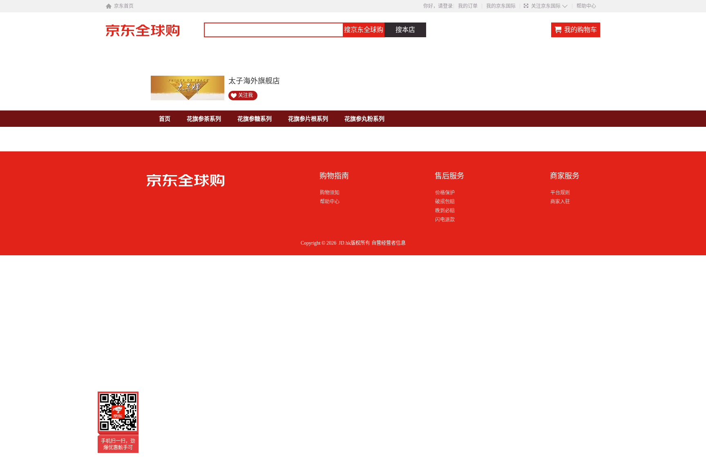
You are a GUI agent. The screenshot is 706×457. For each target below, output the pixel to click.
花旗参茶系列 (204, 118)
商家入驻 (560, 202)
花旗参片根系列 (308, 118)
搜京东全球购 (363, 29)
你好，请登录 (438, 6)
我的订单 (468, 6)
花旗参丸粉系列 (364, 118)
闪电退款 (445, 220)
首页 (164, 118)
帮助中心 (586, 6)
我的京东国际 (501, 6)
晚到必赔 (445, 211)
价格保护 (445, 193)
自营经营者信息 (388, 243)
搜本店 (405, 29)
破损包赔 (445, 202)
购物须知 (330, 193)
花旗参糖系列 (254, 118)
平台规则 (560, 193)
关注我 (245, 95)
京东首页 (124, 6)
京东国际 (155, 34)
